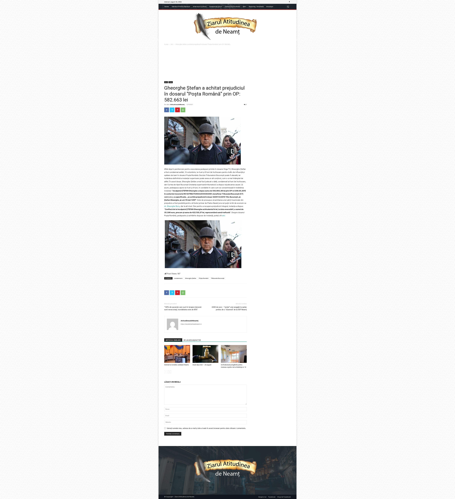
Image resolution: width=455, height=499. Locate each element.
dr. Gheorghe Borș (172, 206)
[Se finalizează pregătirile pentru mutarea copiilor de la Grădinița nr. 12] (234, 354)
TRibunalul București (217, 278)
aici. (223, 215)
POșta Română (203, 278)
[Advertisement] (227, 63)
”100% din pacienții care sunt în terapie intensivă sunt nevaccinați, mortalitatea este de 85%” (182, 308)
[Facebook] (289, 1)
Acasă (166, 44)
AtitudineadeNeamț (177, 104)
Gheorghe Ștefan (190, 278)
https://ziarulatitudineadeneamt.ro (191, 324)
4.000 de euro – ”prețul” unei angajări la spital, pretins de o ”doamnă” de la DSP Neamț (229, 308)
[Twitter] (172, 110)
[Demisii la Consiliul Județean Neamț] (177, 354)
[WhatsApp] (183, 110)
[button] (288, 6)
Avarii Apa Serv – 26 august (202, 365)
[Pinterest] (177, 110)
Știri (172, 44)
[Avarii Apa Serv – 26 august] (205, 354)
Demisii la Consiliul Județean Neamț (176, 365)
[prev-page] (165, 371)
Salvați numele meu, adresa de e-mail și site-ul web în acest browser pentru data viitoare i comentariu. (206, 428)
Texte (170, 82)
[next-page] (169, 371)
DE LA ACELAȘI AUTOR (192, 340)
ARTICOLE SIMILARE (173, 340)
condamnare (178, 278)
